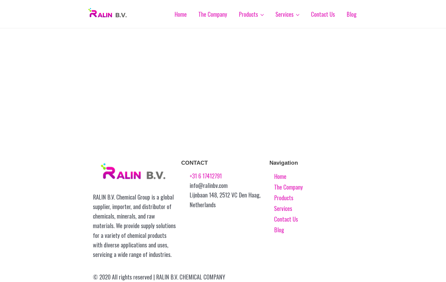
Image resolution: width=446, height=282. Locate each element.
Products (283, 197)
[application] (261, 14)
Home (280, 176)
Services (283, 208)
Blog (279, 229)
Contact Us (286, 219)
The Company (288, 187)
